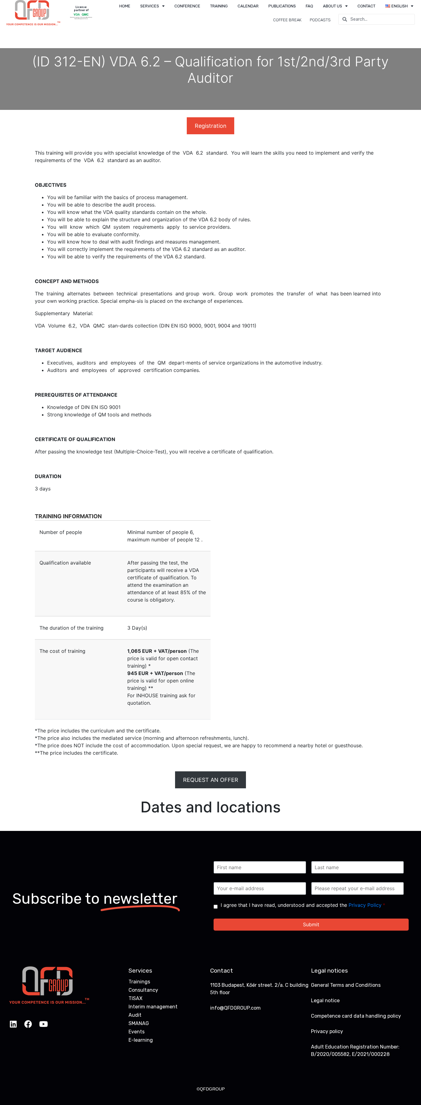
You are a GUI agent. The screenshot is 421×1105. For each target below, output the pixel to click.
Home (124, 6)
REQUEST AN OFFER (210, 780)
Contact (366, 6)
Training (219, 6)
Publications (282, 6)
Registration (211, 126)
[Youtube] (43, 1024)
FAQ (309, 6)
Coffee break (287, 20)
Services (149, 6)
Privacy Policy (365, 905)
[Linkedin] (13, 1024)
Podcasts (320, 20)
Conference (187, 6)
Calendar (248, 6)
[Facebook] (28, 1024)
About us (332, 6)
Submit (311, 924)
